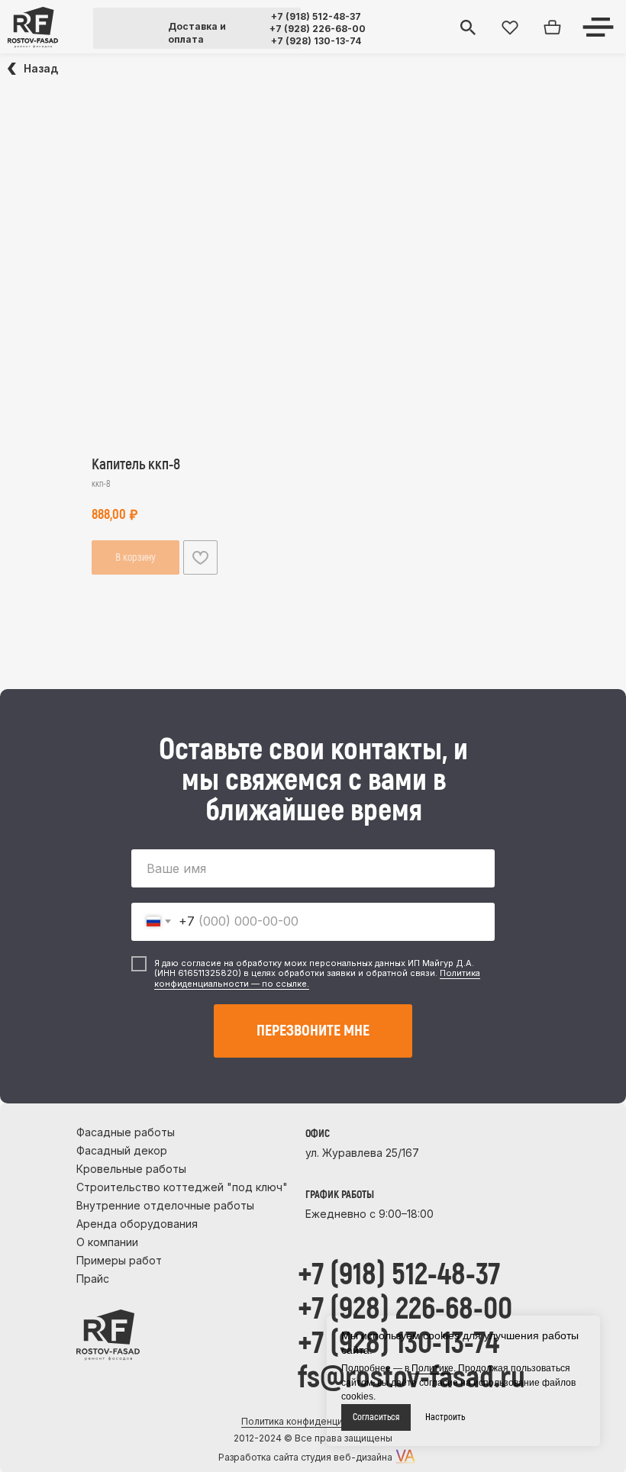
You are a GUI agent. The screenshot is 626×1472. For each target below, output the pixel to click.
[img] (33, 27)
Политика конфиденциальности (313, 1421)
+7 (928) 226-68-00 (317, 28)
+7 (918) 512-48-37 (316, 16)
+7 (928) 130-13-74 (316, 41)
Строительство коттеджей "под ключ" (182, 1186)
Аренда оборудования (137, 1223)
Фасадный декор (121, 1150)
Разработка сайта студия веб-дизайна (305, 1457)
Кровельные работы (131, 1168)
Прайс (92, 1278)
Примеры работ (119, 1260)
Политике (432, 1368)
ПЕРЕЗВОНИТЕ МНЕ (313, 1030)
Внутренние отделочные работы (165, 1205)
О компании (107, 1241)
